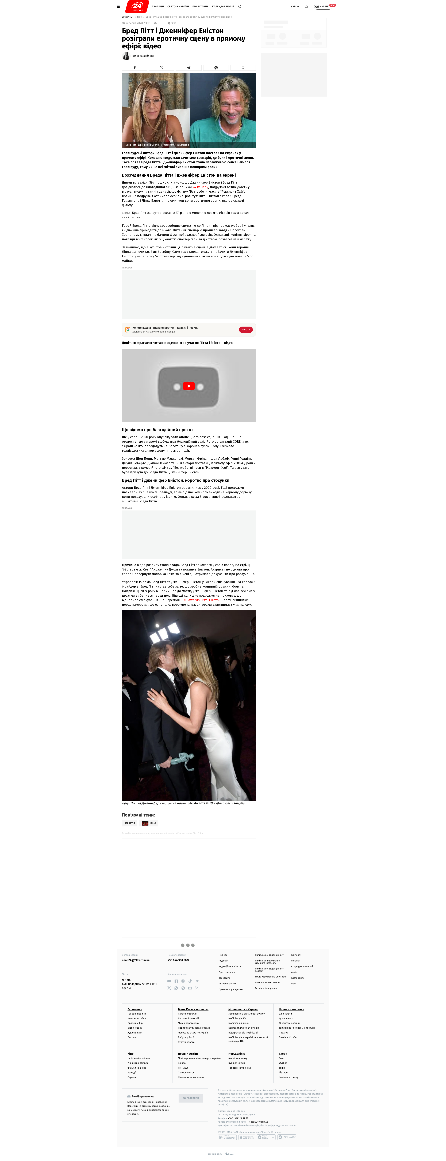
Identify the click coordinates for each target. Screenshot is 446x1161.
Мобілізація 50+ (237, 1018)
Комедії (132, 1072)
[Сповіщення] (306, 6)
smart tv (266, 1137)
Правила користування (231, 989)
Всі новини (135, 1009)
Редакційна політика (230, 966)
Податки (284, 1032)
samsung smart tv (286, 1137)
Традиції (158, 6)
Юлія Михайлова (143, 56)
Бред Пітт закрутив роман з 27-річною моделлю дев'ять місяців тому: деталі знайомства (185, 215)
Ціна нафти (285, 1013)
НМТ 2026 (183, 1067)
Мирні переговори (188, 1023)
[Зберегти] (243, 67)
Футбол (283, 1062)
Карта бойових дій (188, 1018)
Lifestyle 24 (128, 17)
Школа (182, 1062)
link (169, 981)
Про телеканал (227, 972)
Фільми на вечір (137, 1067)
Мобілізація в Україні (243, 1009)
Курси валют (286, 1018)
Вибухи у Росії (186, 1037)
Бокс (281, 1058)
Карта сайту (297, 978)
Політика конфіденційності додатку (269, 970)
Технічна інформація (266, 988)
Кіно (139, 17)
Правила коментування (267, 982)
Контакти (296, 955)
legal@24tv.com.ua (258, 1121)
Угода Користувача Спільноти (271, 977)
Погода (132, 1037)
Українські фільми (138, 1062)
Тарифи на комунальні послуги (297, 1027)
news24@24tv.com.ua (136, 960)
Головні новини (137, 1013)
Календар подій (223, 6)
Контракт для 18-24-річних (243, 1027)
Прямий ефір (135, 1023)
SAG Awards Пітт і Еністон (202, 600)
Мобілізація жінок (238, 1023)
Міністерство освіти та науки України (199, 1058)
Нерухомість (236, 1053)
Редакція (223, 961)
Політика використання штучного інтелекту (267, 962)
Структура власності (302, 966)
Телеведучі (224, 978)
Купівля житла (236, 1062)
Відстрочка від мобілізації (243, 1032)
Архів (294, 972)
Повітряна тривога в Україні (194, 1027)
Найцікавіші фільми (139, 1058)
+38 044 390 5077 (178, 960)
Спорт (283, 1053)
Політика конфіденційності (269, 955)
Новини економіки (291, 1009)
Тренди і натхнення (239, 1067)
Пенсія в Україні (288, 1037)
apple (247, 1137)
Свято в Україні (178, 6)
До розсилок (191, 1098)
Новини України (137, 1018)
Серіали (132, 1077)
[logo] (137, 6)
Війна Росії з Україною (193, 1009)
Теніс (282, 1067)
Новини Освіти (188, 1053)
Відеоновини (135, 1027)
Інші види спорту (288, 1077)
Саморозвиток (186, 1072)
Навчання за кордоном (191, 1077)
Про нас (223, 955)
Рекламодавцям (227, 984)
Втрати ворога (186, 1042)
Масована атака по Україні (193, 1032)
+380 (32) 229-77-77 (238, 1118)
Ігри (293, 984)
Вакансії (295, 961)
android (227, 1137)
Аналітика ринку (237, 1058)
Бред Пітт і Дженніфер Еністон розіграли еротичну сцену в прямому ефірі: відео (188, 17)
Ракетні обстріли (187, 1013)
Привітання (201, 6)
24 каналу (200, 187)
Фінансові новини (289, 1023)
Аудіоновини (135, 1032)
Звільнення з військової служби (246, 1013)
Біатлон (283, 1072)
